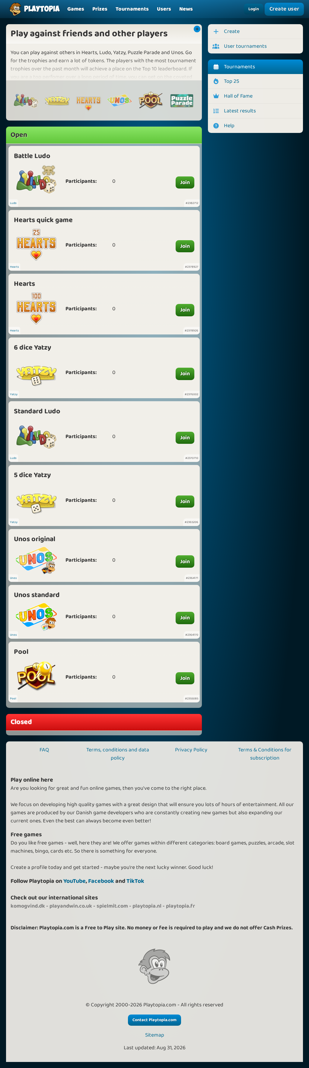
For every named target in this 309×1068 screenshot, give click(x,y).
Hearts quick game (43, 220)
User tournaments (245, 46)
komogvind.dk (28, 906)
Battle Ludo (32, 156)
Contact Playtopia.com (154, 1020)
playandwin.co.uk (70, 906)
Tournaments (239, 67)
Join (185, 182)
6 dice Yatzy (32, 347)
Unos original (34, 539)
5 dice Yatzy (32, 475)
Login (253, 9)
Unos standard (37, 595)
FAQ (44, 750)
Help (229, 125)
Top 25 (231, 81)
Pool (21, 651)
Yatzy (14, 394)
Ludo (13, 203)
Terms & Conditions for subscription (264, 754)
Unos (13, 578)
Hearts (14, 266)
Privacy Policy (191, 750)
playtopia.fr (180, 906)
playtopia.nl (146, 906)
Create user (284, 9)
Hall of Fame (238, 96)
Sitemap (154, 1035)
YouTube (74, 881)
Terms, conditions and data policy (117, 754)
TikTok (135, 881)
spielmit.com (112, 906)
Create (232, 31)
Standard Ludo (37, 411)
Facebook (101, 881)
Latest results (240, 111)
